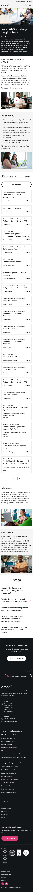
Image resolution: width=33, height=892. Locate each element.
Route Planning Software (8, 792)
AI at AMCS (4, 802)
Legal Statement (6, 874)
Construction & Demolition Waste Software (13, 757)
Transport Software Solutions (9, 766)
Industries (4, 811)
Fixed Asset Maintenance (8, 773)
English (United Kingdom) (24, 1)
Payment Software (6, 744)
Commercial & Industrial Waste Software (12, 754)
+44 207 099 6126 (9, 719)
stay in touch (16, 658)
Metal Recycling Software (8, 738)
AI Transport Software (7, 782)
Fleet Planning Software (8, 789)
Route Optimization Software (9, 779)
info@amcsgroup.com (10, 721)
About (3, 805)
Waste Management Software (10, 735)
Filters (18, 184)
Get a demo (10, 838)
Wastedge (4, 751)
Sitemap (3, 877)
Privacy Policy (5, 871)
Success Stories (6, 808)
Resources (4, 814)
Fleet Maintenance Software (9, 770)
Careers (3, 817)
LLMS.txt (3, 880)
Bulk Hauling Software (7, 786)
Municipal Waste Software (8, 741)
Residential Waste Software (9, 747)
